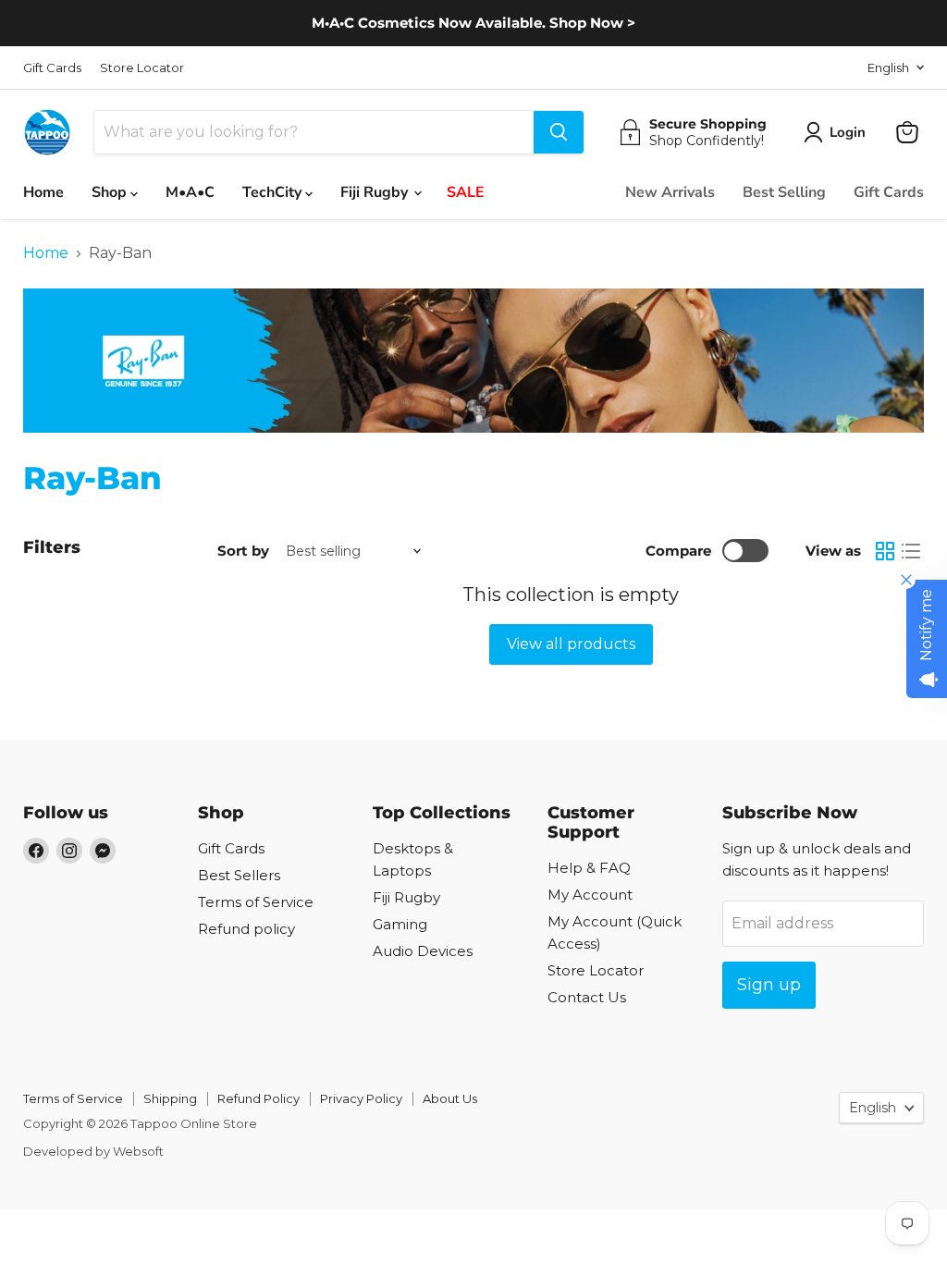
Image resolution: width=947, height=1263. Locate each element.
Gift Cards (52, 68)
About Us (450, 1098)
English (888, 67)
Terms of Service (256, 902)
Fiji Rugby (376, 192)
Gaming (400, 924)
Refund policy (246, 929)
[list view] (911, 551)
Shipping (170, 1098)
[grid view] (885, 551)
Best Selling (784, 192)
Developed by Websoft (93, 1151)
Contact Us (586, 997)
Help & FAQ (589, 868)
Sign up (769, 985)
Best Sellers (239, 875)
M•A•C (190, 192)
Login (848, 132)
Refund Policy (258, 1098)
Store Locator (142, 68)
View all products (571, 644)
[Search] (559, 132)
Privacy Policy (361, 1098)
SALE (466, 192)
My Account (590, 894)
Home (43, 192)
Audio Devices (423, 951)
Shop (111, 192)
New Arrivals (670, 192)
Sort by (243, 550)
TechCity (273, 192)
